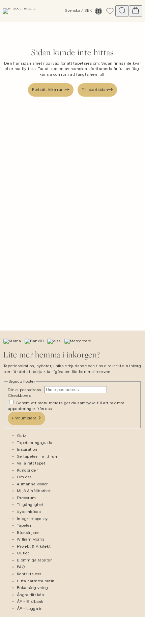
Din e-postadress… (26, 390)
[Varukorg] (135, 10)
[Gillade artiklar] (110, 11)
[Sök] (122, 10)
